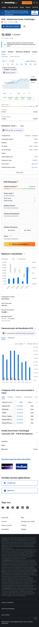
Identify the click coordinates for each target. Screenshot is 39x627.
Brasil (22, 7)
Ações (4, 7)
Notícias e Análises (23, 52)
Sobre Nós (5, 517)
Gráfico (11, 52)
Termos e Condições (7, 602)
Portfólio (23, 525)
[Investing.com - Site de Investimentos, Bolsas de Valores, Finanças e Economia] (11, 3)
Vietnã (35, 449)
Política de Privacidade (8, 608)
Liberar (21, 406)
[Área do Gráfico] (6, 61)
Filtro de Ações (13, 7)
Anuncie (4, 521)
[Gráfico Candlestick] (3, 61)
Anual (3, 338)
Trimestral (11, 338)
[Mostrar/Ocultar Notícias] (13, 61)
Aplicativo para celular (28, 521)
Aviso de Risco (6, 615)
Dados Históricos (15, 56)
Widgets (23, 529)
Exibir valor (32, 106)
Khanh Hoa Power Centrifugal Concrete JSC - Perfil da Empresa (17, 432)
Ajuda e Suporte (7, 525)
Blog (22, 517)
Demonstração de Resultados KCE (17, 328)
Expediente (5, 529)
